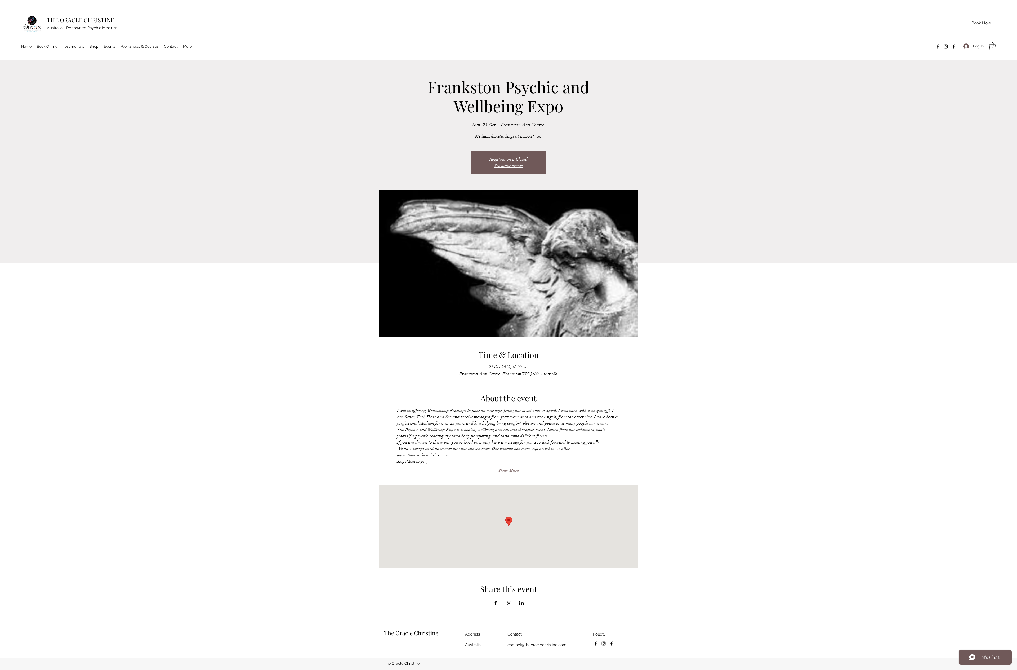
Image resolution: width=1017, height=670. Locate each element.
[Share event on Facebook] (495, 603)
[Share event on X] (508, 603)
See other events (508, 165)
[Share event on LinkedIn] (521, 603)
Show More (508, 470)
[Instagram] (945, 46)
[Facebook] (937, 46)
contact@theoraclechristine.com (537, 644)
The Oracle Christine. (402, 663)
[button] (992, 46)
